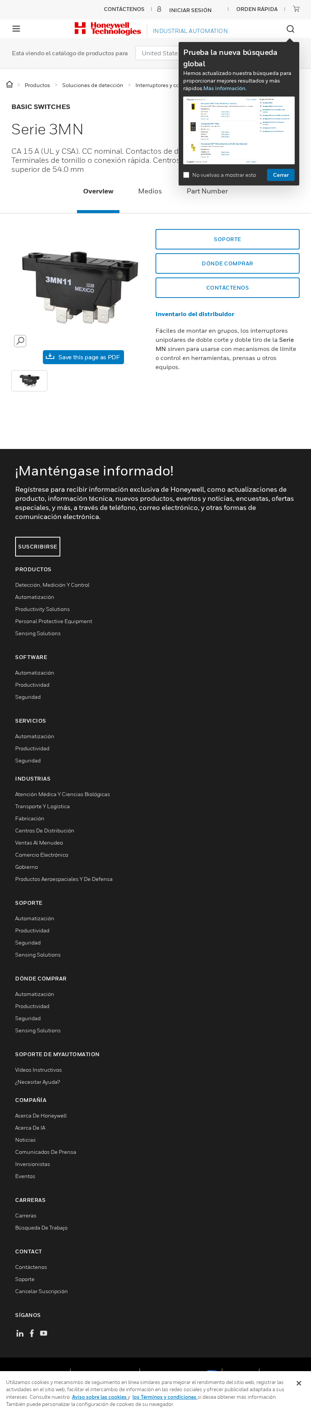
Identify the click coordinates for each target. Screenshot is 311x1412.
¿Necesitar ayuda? (37, 1081)
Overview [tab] (98, 191)
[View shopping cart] (296, 8)
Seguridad (28, 697)
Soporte (227, 239)
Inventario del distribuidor (195, 314)
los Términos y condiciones (165, 1397)
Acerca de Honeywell (41, 1115)
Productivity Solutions (42, 609)
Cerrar (281, 174)
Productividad (32, 684)
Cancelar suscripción (41, 1291)
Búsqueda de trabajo (41, 1227)
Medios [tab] (150, 191)
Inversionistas (32, 1164)
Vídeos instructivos (38, 1069)
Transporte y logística (42, 806)
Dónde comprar (227, 263)
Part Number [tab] (207, 191)
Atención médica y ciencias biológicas (62, 794)
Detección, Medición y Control (52, 584)
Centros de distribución (44, 830)
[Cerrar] (299, 1383)
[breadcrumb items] (10, 85)
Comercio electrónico (41, 854)
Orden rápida (257, 9)
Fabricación (29, 818)
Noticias (25, 1139)
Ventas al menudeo (39, 842)
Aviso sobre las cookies (100, 1397)
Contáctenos (227, 287)
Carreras (25, 1215)
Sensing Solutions (38, 633)
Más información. (225, 88)
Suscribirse (37, 546)
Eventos (25, 1176)
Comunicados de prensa (45, 1152)
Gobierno (26, 866)
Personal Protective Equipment (53, 621)
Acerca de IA (30, 1127)
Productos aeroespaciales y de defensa (64, 879)
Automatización (34, 597)
